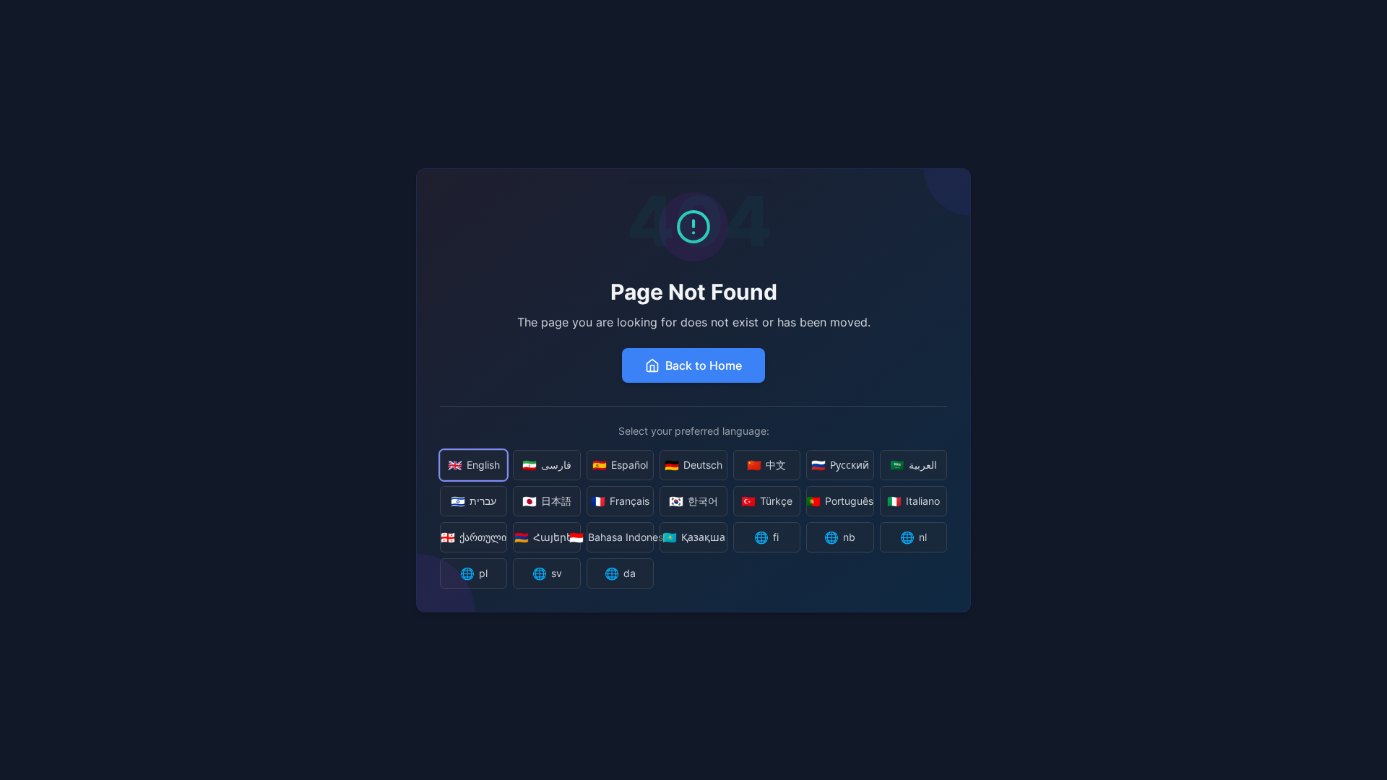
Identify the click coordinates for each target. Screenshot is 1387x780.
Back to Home (703, 365)
